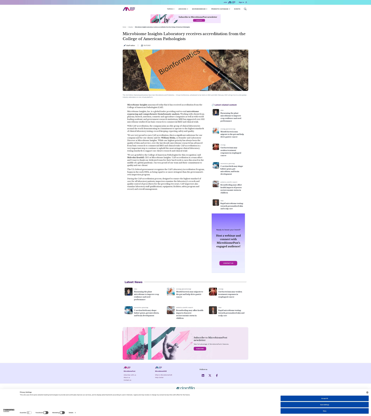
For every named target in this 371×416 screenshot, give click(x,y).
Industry (130, 27)
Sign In (241, 2)
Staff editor (130, 45)
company (157, 126)
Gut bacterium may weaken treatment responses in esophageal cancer (230, 294)
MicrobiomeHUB (161, 371)
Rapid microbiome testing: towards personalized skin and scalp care (231, 206)
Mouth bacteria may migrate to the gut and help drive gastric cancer (232, 134)
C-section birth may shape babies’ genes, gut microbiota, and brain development (146, 313)
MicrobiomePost (129, 371)
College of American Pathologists (142, 107)
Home (124, 27)
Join (225, 2)
